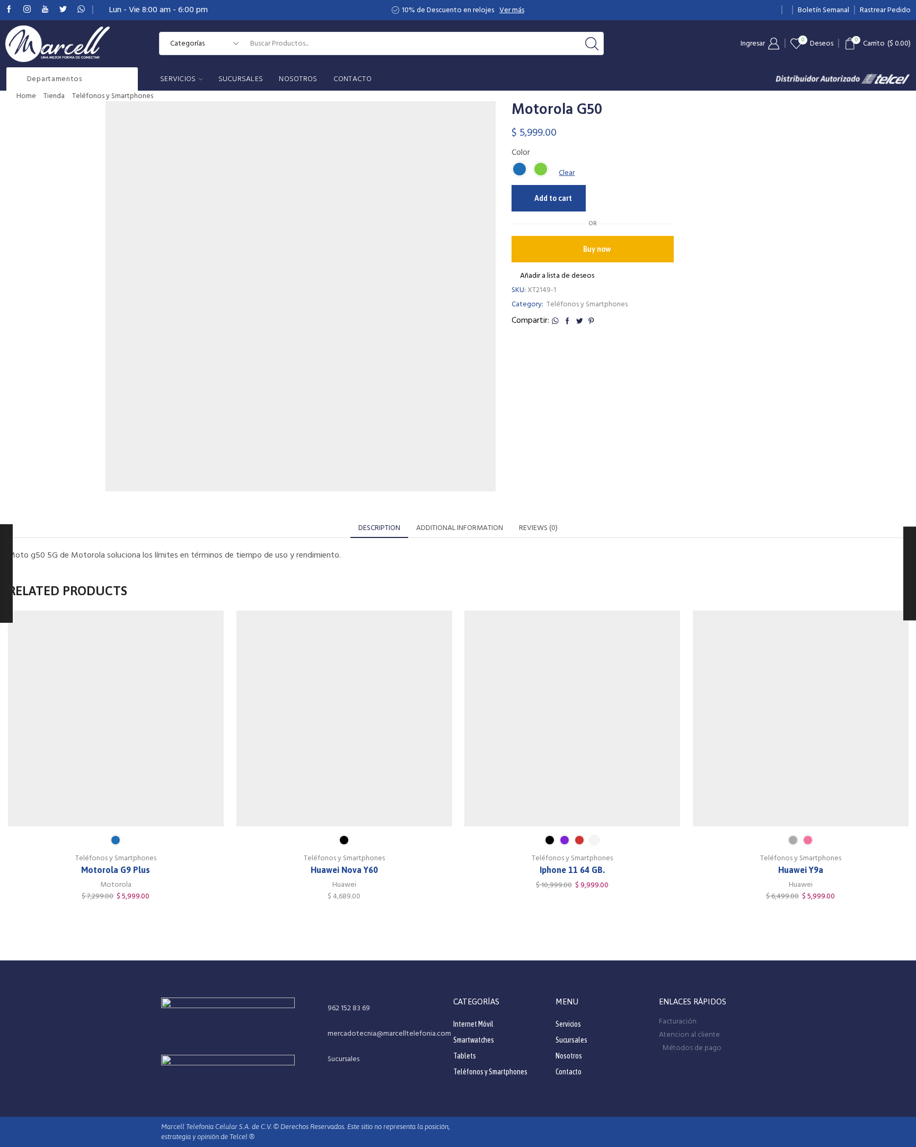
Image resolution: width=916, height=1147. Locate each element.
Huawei (344, 884)
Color (521, 152)
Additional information (459, 528)
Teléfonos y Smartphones (112, 96)
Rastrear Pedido (885, 10)
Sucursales (240, 79)
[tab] (379, 528)
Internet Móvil (473, 1024)
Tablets (464, 1056)
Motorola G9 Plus (115, 869)
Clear (567, 172)
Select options (115, 721)
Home (26, 96)
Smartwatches (473, 1040)
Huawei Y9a (800, 869)
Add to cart (553, 198)
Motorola (115, 884)
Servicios (178, 79)
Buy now (597, 249)
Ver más (511, 10)
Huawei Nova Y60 (343, 869)
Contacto (352, 79)
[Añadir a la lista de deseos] (93, 721)
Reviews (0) (538, 528)
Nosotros (298, 79)
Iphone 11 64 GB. (572, 869)
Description (379, 528)
